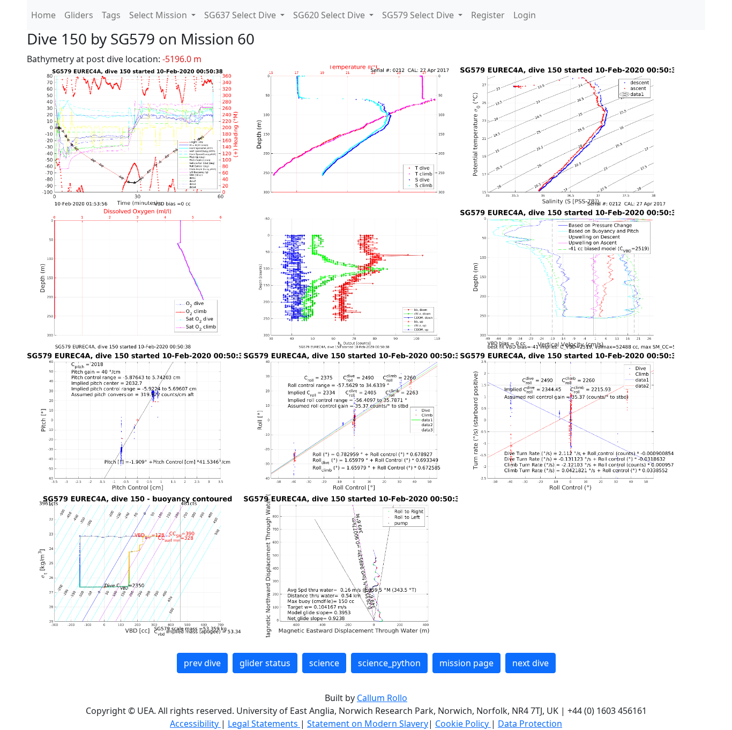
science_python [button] (389, 663)
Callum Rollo (382, 698)
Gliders (78, 15)
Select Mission (159, 15)
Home (43, 15)
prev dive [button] (202, 663)
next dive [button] (530, 663)
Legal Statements (264, 723)
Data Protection (530, 723)
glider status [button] (265, 663)
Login (524, 15)
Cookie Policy (463, 723)
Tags (111, 15)
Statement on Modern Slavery (367, 723)
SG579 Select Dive (419, 15)
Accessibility (195, 723)
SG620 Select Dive (330, 15)
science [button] (324, 663)
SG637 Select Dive (241, 15)
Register (488, 15)
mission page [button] (466, 663)
